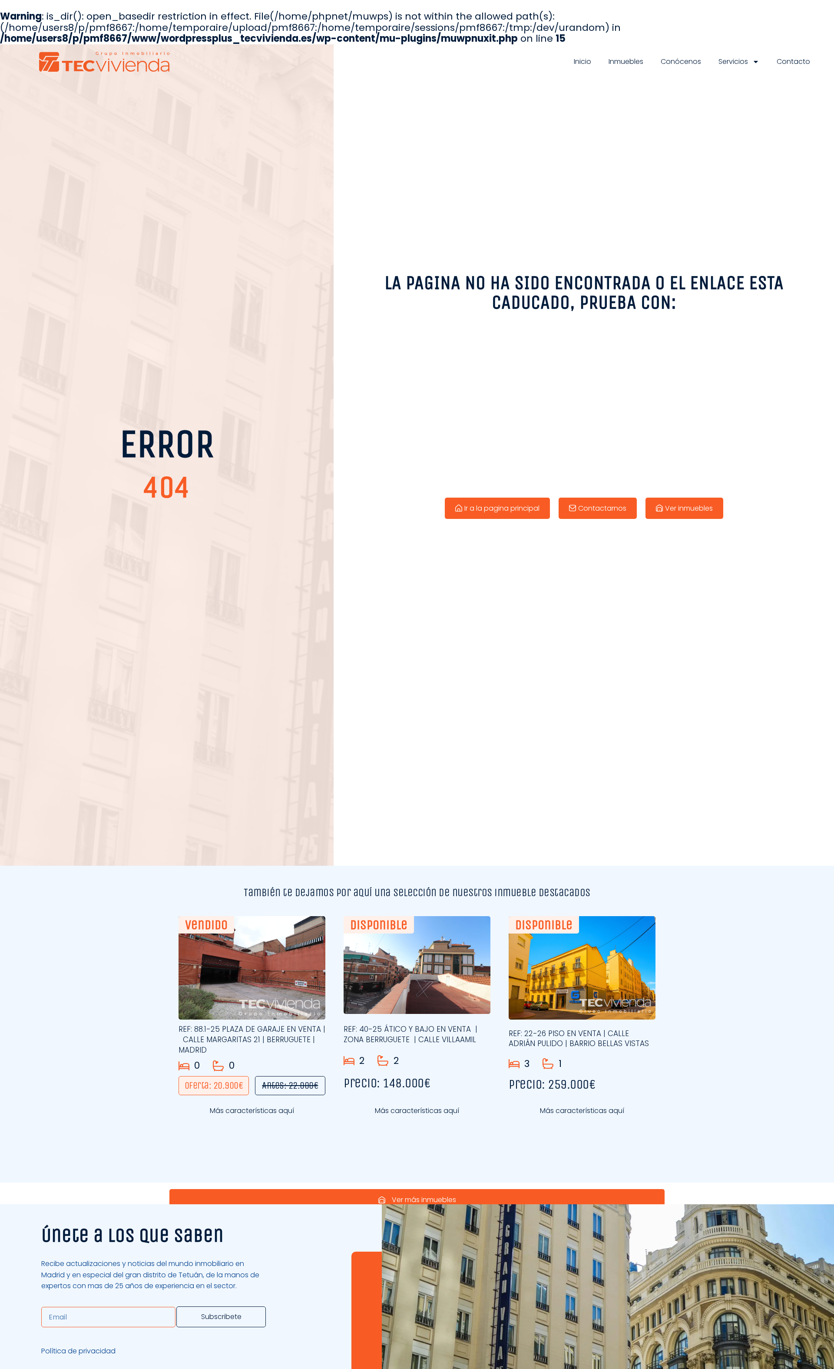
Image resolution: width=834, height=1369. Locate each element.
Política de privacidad (78, 1351)
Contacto (793, 61)
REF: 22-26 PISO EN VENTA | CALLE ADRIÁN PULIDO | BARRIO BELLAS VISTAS (579, 1038)
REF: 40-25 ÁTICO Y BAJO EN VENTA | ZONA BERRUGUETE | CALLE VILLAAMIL (410, 1034)
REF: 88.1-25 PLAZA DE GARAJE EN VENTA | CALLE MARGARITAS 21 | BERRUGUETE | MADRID (252, 1039)
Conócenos (681, 61)
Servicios (733, 61)
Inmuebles (626, 61)
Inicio (582, 61)
